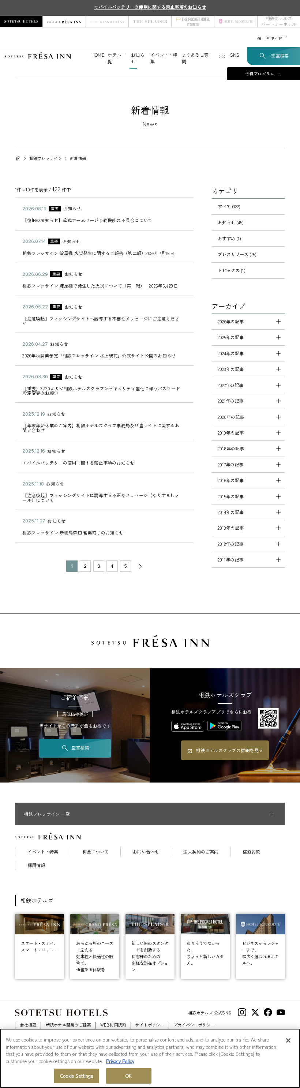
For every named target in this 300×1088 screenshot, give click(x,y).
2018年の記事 (231, 448)
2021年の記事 (230, 401)
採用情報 (36, 865)
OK (128, 1075)
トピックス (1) (231, 270)
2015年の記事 (231, 496)
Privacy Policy (120, 1061)
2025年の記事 (231, 337)
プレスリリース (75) (237, 254)
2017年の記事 (230, 464)
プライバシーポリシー (193, 1025)
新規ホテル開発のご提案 (68, 1025)
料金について (95, 851)
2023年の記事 (231, 369)
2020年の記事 (231, 417)
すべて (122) (229, 206)
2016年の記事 (231, 480)
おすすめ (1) (229, 238)
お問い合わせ (146, 851)
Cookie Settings (76, 1075)
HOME (97, 55)
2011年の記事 (230, 559)
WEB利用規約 (113, 1025)
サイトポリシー (149, 1025)
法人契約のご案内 (200, 851)
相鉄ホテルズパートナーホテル (278, 21)
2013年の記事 (231, 528)
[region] (150, 1058)
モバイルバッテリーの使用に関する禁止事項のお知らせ (150, 7)
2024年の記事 (231, 353)
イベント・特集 (42, 851)
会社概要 (28, 1025)
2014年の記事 (231, 512)
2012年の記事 (230, 544)
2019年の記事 (231, 432)
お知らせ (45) (231, 222)
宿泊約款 (251, 851)
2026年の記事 (231, 321)
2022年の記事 (230, 385)
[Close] (288, 1040)
